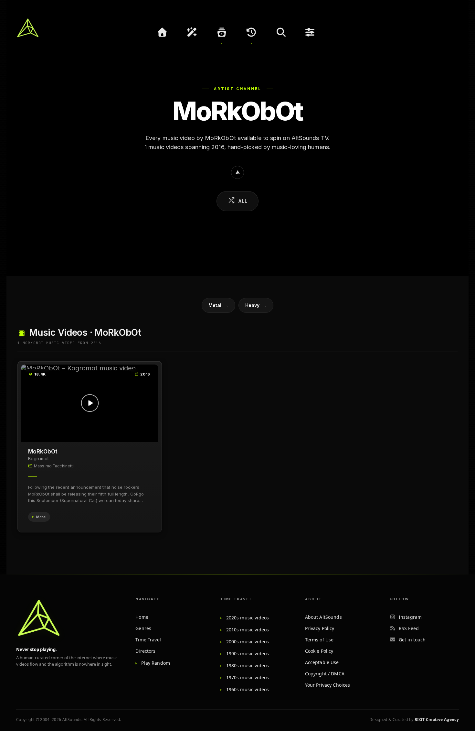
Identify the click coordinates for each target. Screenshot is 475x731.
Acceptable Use (322, 662)
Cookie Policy (319, 651)
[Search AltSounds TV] (281, 32)
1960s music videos (247, 689)
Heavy (256, 305)
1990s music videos (247, 653)
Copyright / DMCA (324, 674)
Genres (143, 628)
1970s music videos (247, 677)
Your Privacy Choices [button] (327, 685)
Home (141, 617)
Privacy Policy (319, 628)
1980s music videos (247, 665)
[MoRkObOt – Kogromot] (89, 403)
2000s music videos (247, 641)
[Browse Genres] (222, 32)
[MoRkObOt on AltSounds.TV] (237, 172)
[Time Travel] (251, 32)
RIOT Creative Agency (437, 719)
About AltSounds (323, 617)
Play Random (155, 663)
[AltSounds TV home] (38, 617)
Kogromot (38, 458)
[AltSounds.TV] (27, 27)
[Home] (162, 32)
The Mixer (311, 32)
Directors (145, 651)
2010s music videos (247, 630)
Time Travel (148, 640)
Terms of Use (319, 640)
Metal (218, 305)
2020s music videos (247, 618)
